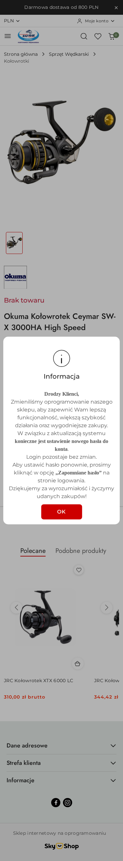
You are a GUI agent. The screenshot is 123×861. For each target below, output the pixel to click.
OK (61, 512)
